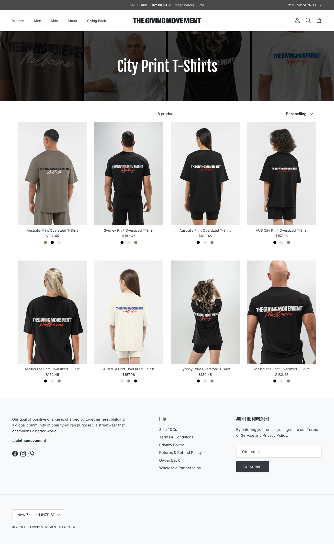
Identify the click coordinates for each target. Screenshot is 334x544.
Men (37, 21)
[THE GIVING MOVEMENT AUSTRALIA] (167, 20)
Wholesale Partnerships (180, 468)
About (72, 21)
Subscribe (253, 467)
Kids (54, 21)
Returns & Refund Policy (180, 452)
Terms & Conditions (176, 437)
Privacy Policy (171, 445)
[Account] (296, 20)
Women (18, 21)
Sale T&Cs (168, 429)
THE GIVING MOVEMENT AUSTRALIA (49, 527)
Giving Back (96, 21)
